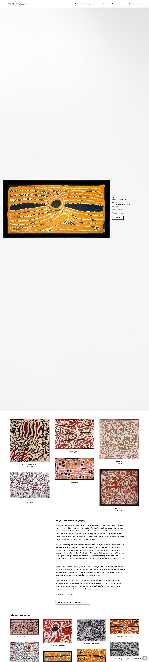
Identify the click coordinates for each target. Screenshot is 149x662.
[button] (118, 3)
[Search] (140, 4)
